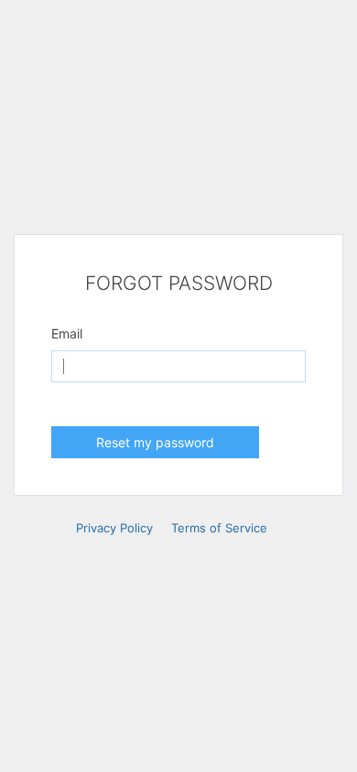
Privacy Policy (114, 527)
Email (66, 333)
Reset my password (155, 442)
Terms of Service (219, 527)
